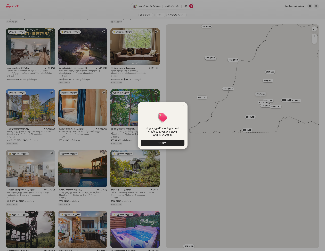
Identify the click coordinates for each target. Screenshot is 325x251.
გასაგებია (162, 142)
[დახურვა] (183, 105)
